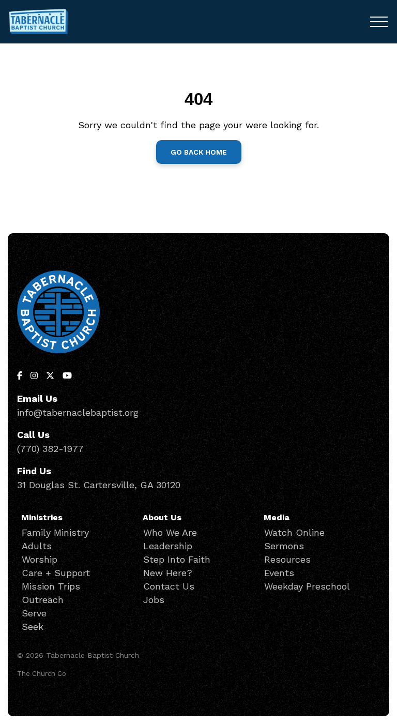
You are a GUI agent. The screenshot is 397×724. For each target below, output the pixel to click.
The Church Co (41, 673)
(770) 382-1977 (50, 448)
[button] (379, 22)
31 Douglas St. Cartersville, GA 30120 (98, 484)
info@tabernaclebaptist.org (78, 412)
